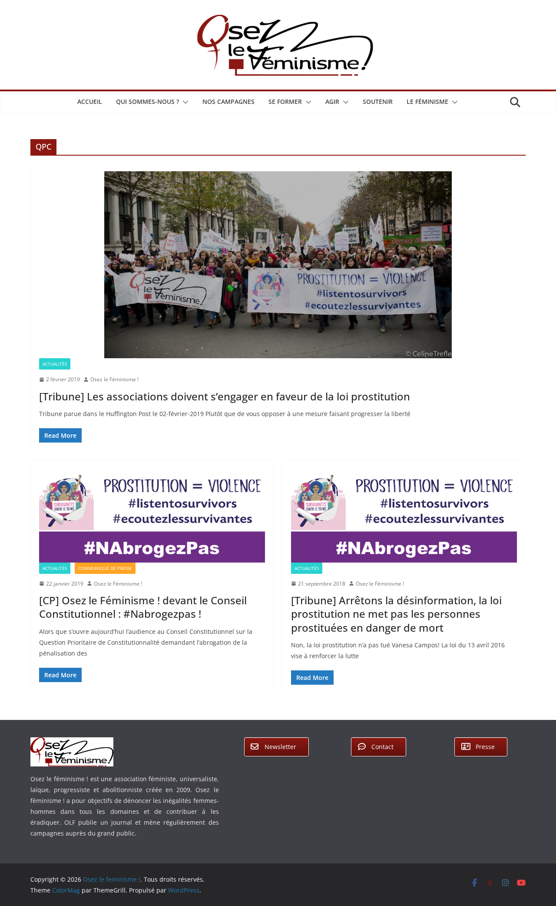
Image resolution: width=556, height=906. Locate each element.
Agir (332, 101)
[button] (184, 102)
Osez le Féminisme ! (114, 379)
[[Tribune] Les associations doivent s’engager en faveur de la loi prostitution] (278, 264)
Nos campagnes (228, 101)
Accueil (89, 101)
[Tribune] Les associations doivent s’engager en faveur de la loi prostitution (224, 396)
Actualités (55, 364)
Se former (285, 101)
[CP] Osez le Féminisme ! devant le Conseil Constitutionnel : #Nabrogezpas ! (143, 607)
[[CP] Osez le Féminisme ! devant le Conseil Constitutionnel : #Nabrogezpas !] (152, 515)
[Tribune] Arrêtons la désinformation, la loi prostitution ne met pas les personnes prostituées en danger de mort (396, 613)
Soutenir (378, 101)
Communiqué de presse (105, 568)
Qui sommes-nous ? (147, 101)
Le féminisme (427, 101)
